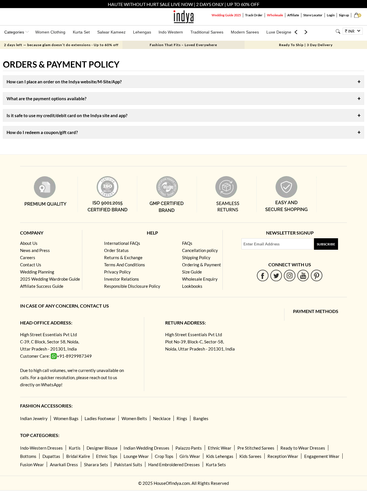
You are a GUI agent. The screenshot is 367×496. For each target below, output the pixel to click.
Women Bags (66, 418)
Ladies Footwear (100, 418)
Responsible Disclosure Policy (132, 286)
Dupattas (51, 456)
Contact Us (30, 264)
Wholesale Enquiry (200, 279)
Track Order (254, 15)
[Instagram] (290, 275)
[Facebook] (263, 275)
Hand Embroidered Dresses (174, 464)
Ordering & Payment (201, 264)
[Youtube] (303, 275)
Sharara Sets (96, 464)
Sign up (344, 15)
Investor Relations (121, 279)
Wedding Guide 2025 (226, 15)
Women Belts (134, 418)
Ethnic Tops (107, 456)
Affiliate (293, 15)
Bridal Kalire (78, 456)
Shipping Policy (196, 257)
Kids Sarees (250, 456)
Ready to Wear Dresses (302, 447)
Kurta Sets (216, 464)
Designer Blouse (102, 447)
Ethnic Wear (219, 447)
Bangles (200, 418)
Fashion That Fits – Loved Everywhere (183, 45)
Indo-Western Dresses (41, 447)
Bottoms (28, 456)
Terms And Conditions (124, 264)
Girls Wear (189, 456)
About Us (29, 243)
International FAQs (122, 243)
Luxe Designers (280, 32)
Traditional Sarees (206, 32)
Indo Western (171, 32)
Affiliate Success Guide (41, 286)
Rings (182, 418)
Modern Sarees (245, 32)
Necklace (162, 418)
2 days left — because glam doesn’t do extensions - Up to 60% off (61, 45)
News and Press (35, 250)
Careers (27, 257)
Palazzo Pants (188, 447)
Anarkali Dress (64, 464)
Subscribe (326, 244)
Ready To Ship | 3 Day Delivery (306, 45)
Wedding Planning (37, 271)
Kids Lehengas (219, 456)
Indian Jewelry (34, 418)
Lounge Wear (136, 456)
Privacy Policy (117, 271)
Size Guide (192, 271)
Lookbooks (192, 286)
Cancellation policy (200, 250)
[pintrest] (317, 275)
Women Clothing (50, 32)
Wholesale (275, 15)
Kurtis (75, 447)
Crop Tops (164, 456)
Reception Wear (283, 456)
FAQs (187, 243)
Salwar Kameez (111, 32)
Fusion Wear (32, 464)
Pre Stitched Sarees (255, 447)
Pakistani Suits (128, 464)
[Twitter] (276, 275)
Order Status (116, 250)
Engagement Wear (321, 456)
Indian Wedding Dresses (146, 447)
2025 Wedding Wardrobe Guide (50, 279)
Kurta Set (81, 32)
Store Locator (313, 15)
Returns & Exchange (123, 257)
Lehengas (142, 32)
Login (331, 15)
